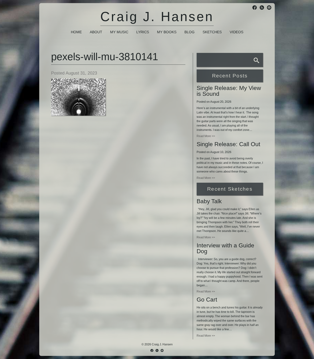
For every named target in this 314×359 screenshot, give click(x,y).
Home (76, 32)
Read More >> (206, 136)
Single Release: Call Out (228, 144)
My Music (119, 32)
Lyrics (142, 32)
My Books (166, 32)
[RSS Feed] (262, 7)
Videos (236, 32)
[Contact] (269, 7)
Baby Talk (209, 201)
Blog (189, 32)
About (96, 32)
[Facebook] (254, 7)
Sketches (212, 32)
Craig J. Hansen (157, 16)
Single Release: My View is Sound (229, 91)
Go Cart (207, 299)
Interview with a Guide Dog (225, 248)
